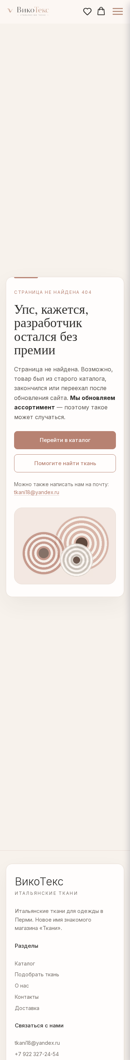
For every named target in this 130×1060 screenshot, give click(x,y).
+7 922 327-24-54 (37, 1054)
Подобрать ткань (37, 974)
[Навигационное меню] (118, 11)
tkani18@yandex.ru (36, 492)
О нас (22, 985)
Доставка (27, 1008)
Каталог (25, 963)
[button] (87, 11)
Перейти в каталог (65, 440)
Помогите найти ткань (65, 463)
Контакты (27, 997)
